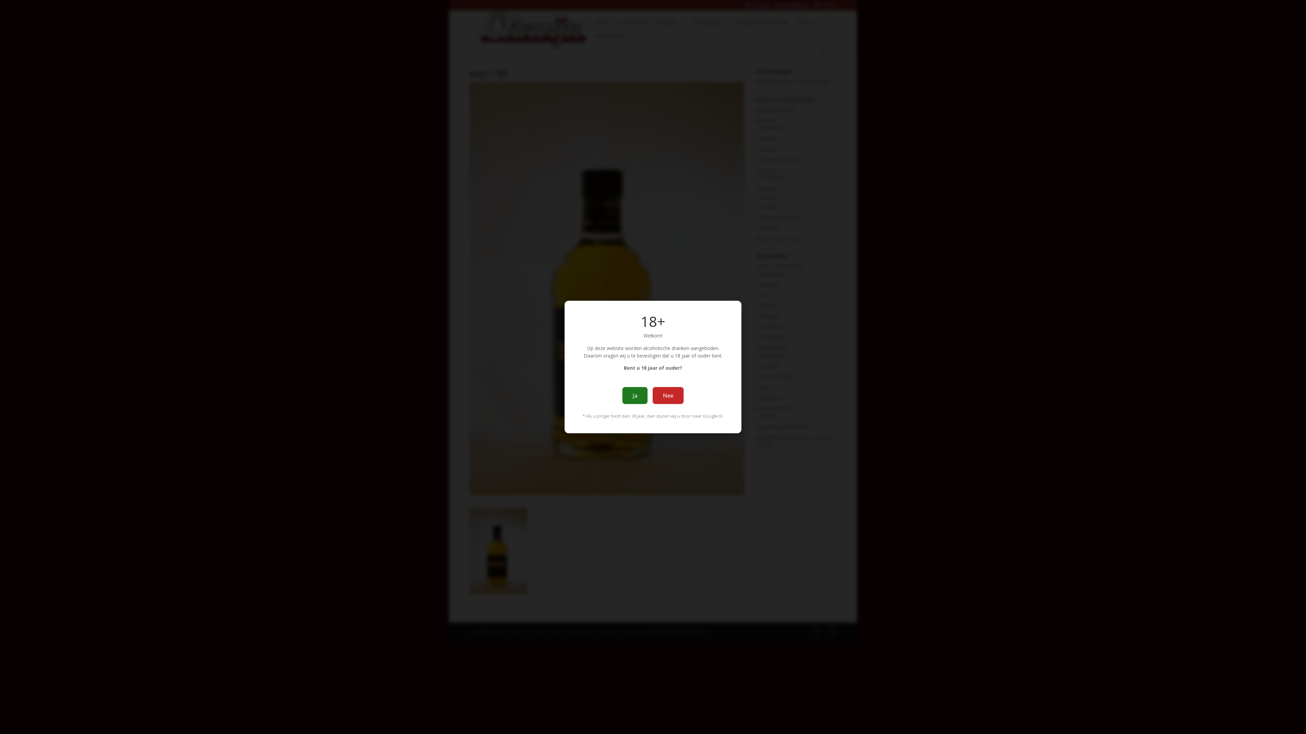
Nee (668, 395)
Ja (635, 395)
